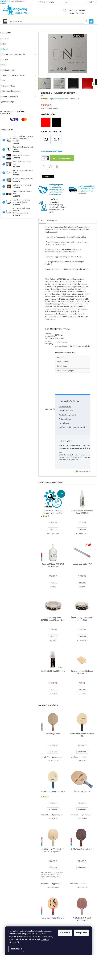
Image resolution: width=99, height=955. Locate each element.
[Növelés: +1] (48, 157)
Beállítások (16, 948)
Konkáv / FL (45, 757)
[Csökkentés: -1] (48, 159)
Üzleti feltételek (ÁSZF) (66, 411)
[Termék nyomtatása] (43, 166)
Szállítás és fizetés (46, 2)
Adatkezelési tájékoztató (67, 415)
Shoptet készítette (84, 471)
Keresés (87, 21)
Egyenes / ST (57, 757)
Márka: (74, 99)
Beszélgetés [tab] (52, 220)
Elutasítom (65, 932)
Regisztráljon (5, 1)
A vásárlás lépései (65, 419)
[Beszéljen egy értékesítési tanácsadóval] (50, 166)
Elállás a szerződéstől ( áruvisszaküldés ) (73, 427)
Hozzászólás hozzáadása (68, 386)
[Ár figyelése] (57, 166)
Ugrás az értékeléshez (59, 99)
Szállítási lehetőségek (51, 151)
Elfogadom (81, 932)
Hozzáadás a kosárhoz (62, 158)
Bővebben (53, 752)
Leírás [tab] (42, 220)
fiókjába (3, 3)
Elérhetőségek (64, 423)
